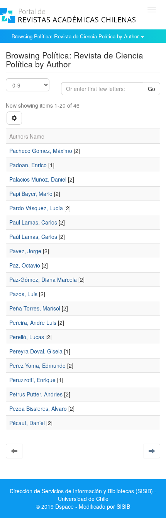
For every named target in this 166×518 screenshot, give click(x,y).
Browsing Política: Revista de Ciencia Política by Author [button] (76, 36)
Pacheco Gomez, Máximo (40, 150)
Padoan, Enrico (28, 165)
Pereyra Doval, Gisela (36, 351)
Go (151, 89)
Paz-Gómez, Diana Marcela (43, 279)
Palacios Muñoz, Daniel (37, 179)
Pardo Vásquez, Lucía (36, 208)
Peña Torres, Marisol (34, 308)
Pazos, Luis (23, 294)
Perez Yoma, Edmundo (37, 365)
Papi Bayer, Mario (31, 193)
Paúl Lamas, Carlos (33, 236)
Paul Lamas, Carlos (33, 222)
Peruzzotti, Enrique (32, 380)
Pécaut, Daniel (27, 423)
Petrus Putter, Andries (36, 394)
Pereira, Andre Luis (32, 322)
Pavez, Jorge (25, 251)
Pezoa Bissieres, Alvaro (38, 408)
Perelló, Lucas (26, 337)
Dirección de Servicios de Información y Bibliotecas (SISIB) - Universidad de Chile (83, 495)
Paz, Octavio (24, 265)
